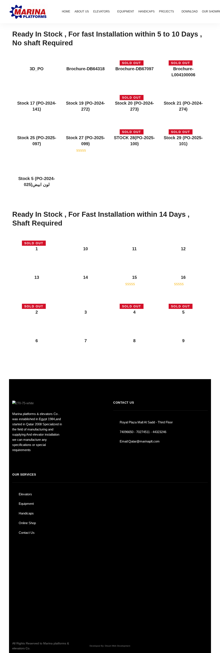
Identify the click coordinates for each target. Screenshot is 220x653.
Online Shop (27, 523)
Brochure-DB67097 (134, 68)
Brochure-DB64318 (85, 68)
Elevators (25, 494)
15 (134, 277)
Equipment (26, 503)
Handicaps (26, 513)
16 (183, 277)
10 (85, 248)
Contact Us (27, 532)
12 (183, 248)
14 (85, 277)
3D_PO (37, 68)
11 (134, 248)
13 (36, 277)
